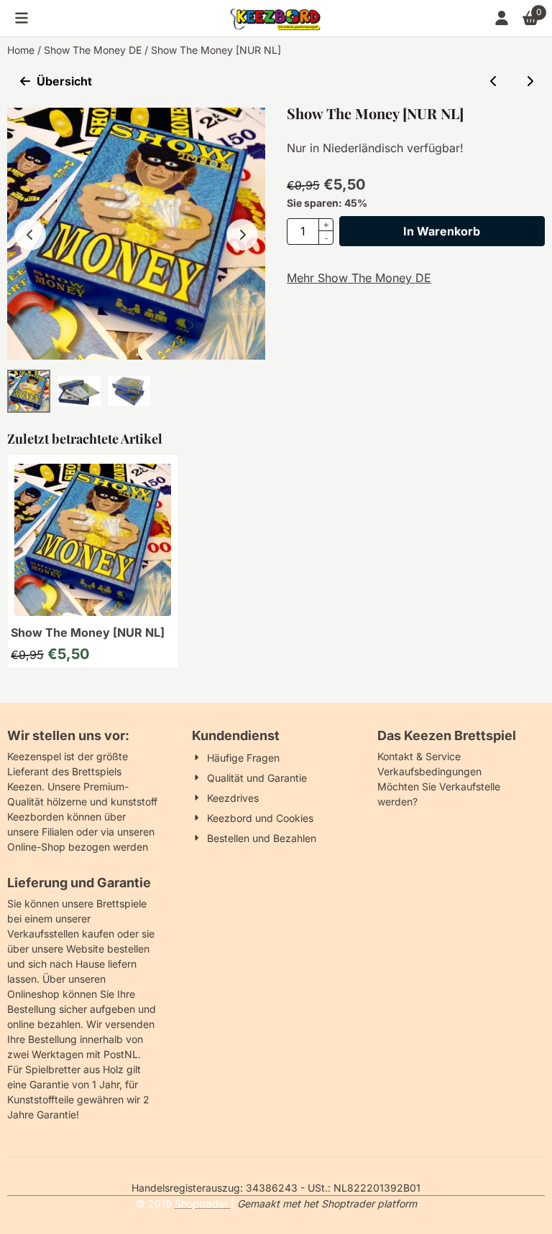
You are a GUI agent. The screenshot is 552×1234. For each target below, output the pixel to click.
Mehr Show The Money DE (359, 278)
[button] (21, 18)
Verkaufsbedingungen (429, 771)
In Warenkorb (441, 231)
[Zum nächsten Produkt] (530, 81)
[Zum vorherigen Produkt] (494, 81)
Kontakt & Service (419, 756)
